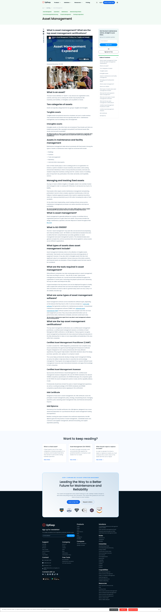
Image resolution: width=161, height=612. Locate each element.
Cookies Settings (114, 609)
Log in (100, 2)
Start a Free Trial (109, 2)
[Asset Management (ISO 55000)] (80, 453)
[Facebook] (50, 574)
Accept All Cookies (133, 609)
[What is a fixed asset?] (54, 453)
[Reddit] (57, 574)
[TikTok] (55, 574)
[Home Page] (43, 8)
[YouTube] (43, 574)
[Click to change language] (117, 2)
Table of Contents (104, 57)
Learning (48, 8)
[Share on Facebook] (43, 33)
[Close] (159, 609)
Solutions (66, 2)
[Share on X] (43, 29)
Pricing (88, 2)
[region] (80, 610)
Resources (78, 2)
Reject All (123, 609)
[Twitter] (46, 574)
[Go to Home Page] (46, 2)
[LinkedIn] (53, 574)
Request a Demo (87, 502)
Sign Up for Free (108, 52)
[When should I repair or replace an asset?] (107, 453)
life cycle (49, 222)
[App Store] (46, 579)
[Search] (96, 2)
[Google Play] (55, 579)
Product (56, 2)
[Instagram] (48, 574)
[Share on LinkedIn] (43, 31)
